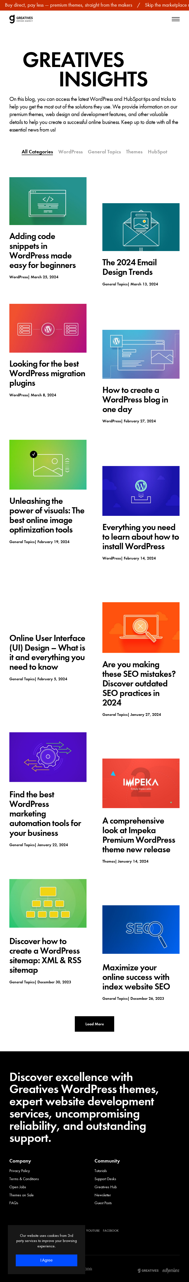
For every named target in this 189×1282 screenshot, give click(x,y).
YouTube (93, 1230)
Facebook (111, 1230)
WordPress (18, 277)
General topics (114, 284)
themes (108, 861)
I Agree (46, 1260)
